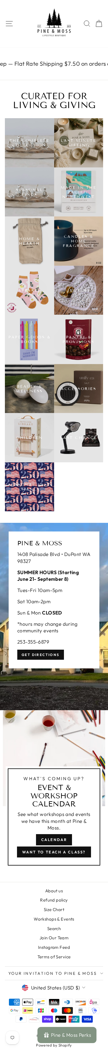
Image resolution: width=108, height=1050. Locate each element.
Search (54, 928)
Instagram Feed (54, 947)
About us (54, 890)
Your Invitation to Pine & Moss (52, 973)
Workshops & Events (54, 919)
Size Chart (54, 909)
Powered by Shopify (54, 1045)
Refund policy (54, 900)
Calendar (54, 839)
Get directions (41, 655)
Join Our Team (54, 937)
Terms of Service (54, 956)
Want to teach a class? (54, 852)
